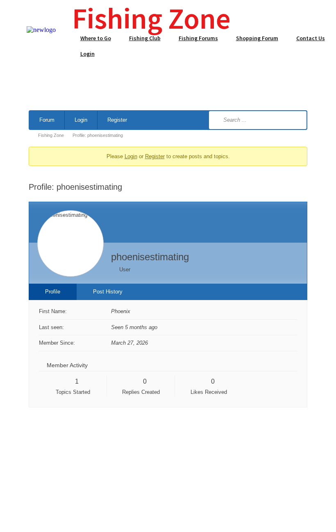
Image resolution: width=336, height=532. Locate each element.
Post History (108, 292)
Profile (52, 292)
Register (117, 120)
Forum (46, 120)
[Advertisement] (168, 77)
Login (81, 120)
